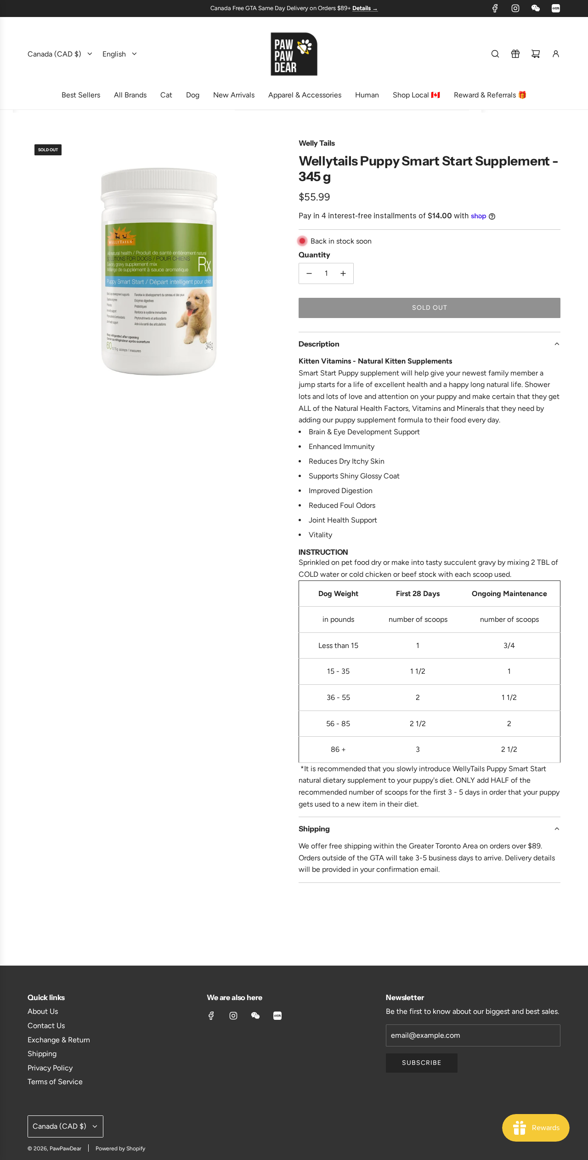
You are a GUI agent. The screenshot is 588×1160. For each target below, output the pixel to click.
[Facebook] (495, 8)
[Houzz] (556, 8)
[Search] (495, 54)
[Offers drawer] (515, 54)
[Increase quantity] (343, 273)
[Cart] (536, 54)
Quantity (314, 254)
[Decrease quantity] (309, 273)
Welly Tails (317, 143)
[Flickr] (536, 8)
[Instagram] (515, 8)
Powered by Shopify (120, 1148)
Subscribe (421, 1063)
